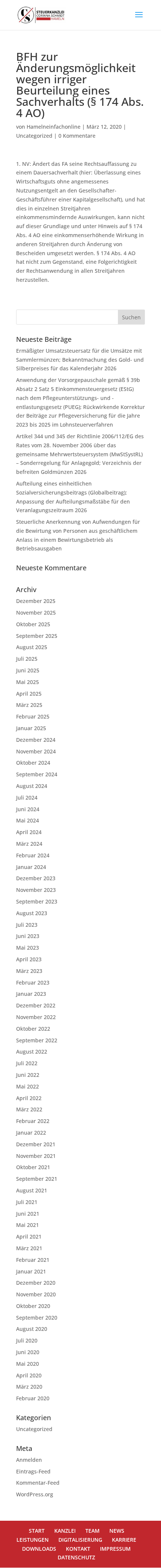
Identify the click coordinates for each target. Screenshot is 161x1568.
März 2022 (29, 1109)
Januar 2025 (31, 728)
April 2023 (29, 959)
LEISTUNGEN (32, 1539)
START (37, 1530)
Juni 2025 (27, 670)
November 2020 (36, 1294)
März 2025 (29, 704)
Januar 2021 (31, 1271)
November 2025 (36, 612)
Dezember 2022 (35, 1005)
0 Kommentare (76, 135)
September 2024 (36, 774)
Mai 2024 (27, 820)
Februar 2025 (32, 716)
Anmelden (29, 1459)
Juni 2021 (27, 1213)
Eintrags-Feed (33, 1471)
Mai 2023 (27, 947)
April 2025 (29, 693)
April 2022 (29, 1098)
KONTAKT (78, 1548)
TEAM (92, 1530)
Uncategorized (34, 135)
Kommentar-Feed (38, 1482)
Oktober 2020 (33, 1305)
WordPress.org (34, 1494)
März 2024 (29, 843)
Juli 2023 (26, 924)
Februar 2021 (32, 1259)
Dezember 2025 (35, 600)
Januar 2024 (31, 866)
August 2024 (31, 785)
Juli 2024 (26, 797)
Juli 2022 (26, 1063)
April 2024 (29, 832)
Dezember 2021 (35, 1144)
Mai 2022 (27, 1086)
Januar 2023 (31, 993)
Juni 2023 (27, 936)
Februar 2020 (32, 1398)
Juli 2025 (26, 658)
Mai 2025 (27, 682)
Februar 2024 (32, 855)
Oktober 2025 (33, 624)
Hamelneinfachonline (53, 126)
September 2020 (36, 1317)
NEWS (116, 1530)
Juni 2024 (27, 809)
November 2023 (36, 889)
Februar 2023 (32, 982)
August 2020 (31, 1328)
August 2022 (31, 1051)
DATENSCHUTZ (76, 1557)
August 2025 (31, 647)
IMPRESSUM (115, 1548)
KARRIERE (124, 1539)
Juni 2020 (27, 1352)
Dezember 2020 (35, 1282)
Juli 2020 (26, 1340)
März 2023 (29, 970)
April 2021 (29, 1236)
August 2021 (31, 1190)
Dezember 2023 (35, 878)
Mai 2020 (27, 1363)
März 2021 (29, 1248)
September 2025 (36, 635)
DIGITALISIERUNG (80, 1539)
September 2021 (36, 1178)
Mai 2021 (27, 1224)
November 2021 (36, 1155)
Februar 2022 (32, 1121)
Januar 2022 (31, 1132)
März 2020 (29, 1386)
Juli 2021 (26, 1202)
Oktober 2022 (33, 1028)
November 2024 (36, 751)
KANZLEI (65, 1530)
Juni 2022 (27, 1074)
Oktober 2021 (33, 1167)
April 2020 (29, 1375)
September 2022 (36, 1040)
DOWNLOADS (39, 1548)
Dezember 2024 (35, 739)
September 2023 (36, 901)
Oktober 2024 (33, 762)
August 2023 (31, 913)
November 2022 (36, 1017)
